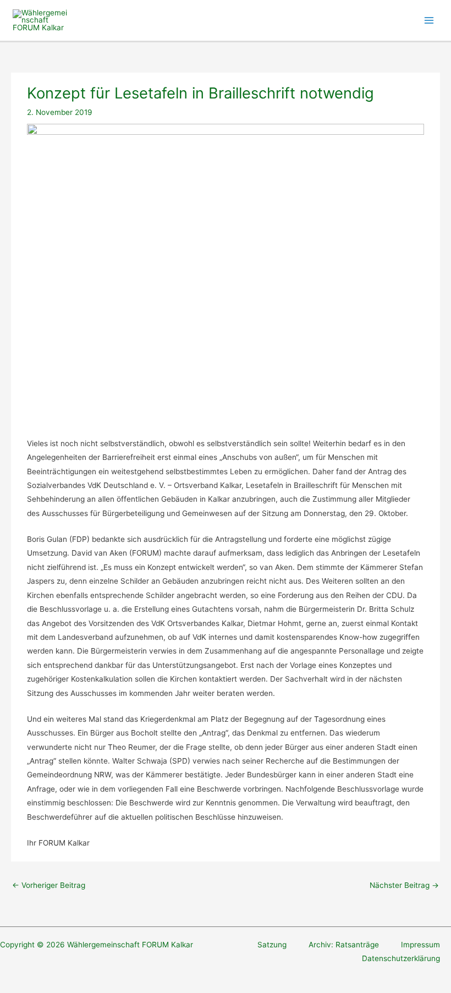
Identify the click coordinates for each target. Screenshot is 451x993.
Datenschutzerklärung (401, 958)
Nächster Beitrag (404, 885)
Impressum (420, 944)
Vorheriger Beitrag (48, 885)
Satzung (272, 944)
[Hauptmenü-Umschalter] (429, 20)
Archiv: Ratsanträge (344, 944)
